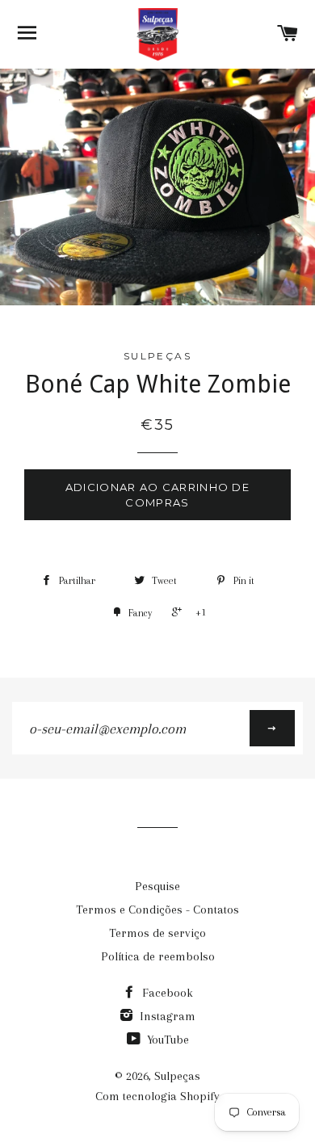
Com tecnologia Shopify (157, 1096)
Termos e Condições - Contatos (157, 909)
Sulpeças (177, 1076)
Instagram (165, 1016)
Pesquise (157, 886)
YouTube (166, 1039)
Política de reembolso (158, 956)
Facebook (166, 992)
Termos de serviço (157, 933)
